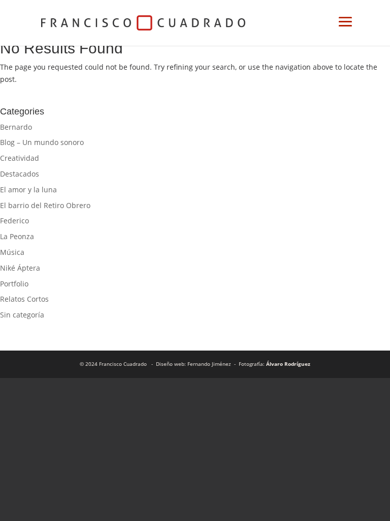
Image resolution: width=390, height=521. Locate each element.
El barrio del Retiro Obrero (45, 205)
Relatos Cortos (24, 299)
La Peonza (17, 236)
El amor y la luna (28, 189)
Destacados (19, 174)
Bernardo (16, 127)
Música (12, 252)
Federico (14, 220)
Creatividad (19, 158)
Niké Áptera (20, 268)
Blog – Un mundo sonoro (42, 142)
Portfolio (14, 283)
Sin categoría (22, 315)
